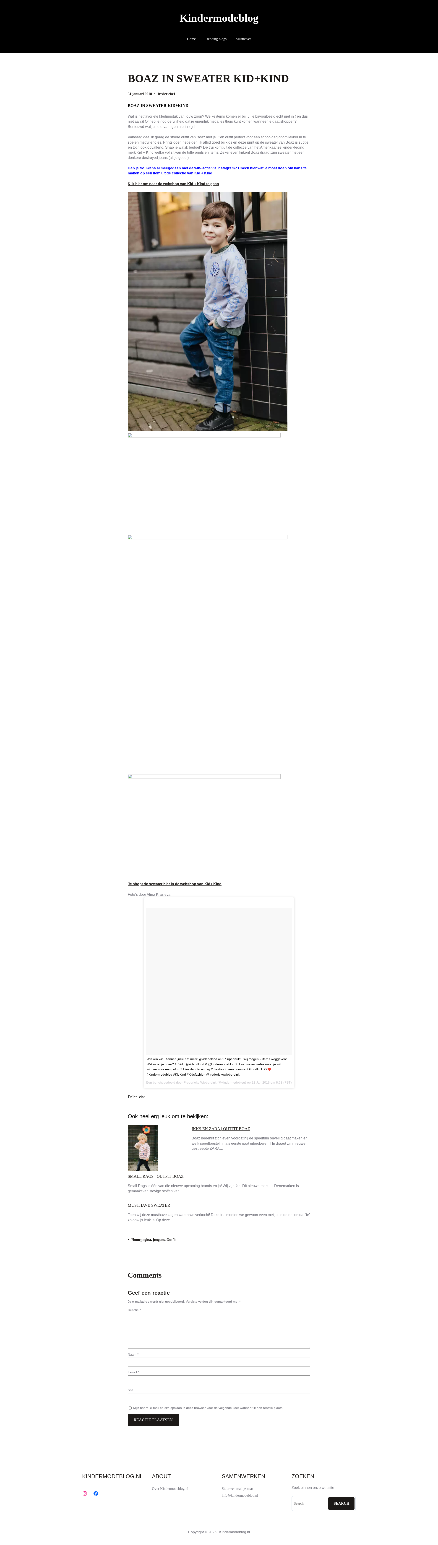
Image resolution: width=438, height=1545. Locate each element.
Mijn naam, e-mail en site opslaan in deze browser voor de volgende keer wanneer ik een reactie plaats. (208, 1408)
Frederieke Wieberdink (200, 1082)
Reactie (134, 1310)
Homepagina (141, 1240)
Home (191, 39)
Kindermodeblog (219, 18)
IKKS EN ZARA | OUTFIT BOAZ (221, 1128)
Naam (133, 1354)
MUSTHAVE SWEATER (149, 1205)
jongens (159, 1240)
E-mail (133, 1372)
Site (130, 1390)
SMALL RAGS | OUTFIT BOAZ (156, 1176)
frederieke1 (166, 94)
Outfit (171, 1240)
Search (341, 1503)
